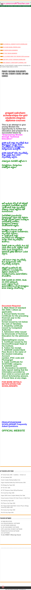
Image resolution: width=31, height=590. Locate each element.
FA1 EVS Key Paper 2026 (7, 512)
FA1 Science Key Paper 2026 (8, 510)
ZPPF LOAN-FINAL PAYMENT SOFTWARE (11, 529)
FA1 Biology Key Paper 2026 (8, 485)
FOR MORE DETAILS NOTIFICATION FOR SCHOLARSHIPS (11, 384)
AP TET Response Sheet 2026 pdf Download (12, 490)
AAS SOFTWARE (5, 533)
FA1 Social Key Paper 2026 (7, 493)
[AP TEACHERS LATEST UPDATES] (15, 4)
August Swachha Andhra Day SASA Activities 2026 (13, 482)
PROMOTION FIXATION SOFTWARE (10, 531)
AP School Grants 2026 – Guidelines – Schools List (13, 474)
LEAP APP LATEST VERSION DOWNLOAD (14, 59)
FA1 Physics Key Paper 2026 (8, 503)
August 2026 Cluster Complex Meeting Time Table (13, 495)
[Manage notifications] (3, 587)
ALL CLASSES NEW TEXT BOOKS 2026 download (16, 56)
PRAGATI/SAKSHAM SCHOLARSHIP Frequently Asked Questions (14, 424)
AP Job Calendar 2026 (6, 477)
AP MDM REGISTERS (6, 521)
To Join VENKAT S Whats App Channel (11, 535)
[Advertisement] (15, 25)
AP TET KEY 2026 (5, 487)
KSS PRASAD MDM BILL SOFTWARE (10, 523)
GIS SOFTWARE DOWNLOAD (8, 525)
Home (2, 65)
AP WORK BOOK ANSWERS (10, 50)
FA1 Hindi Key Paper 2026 (7, 500)
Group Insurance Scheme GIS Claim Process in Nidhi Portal (15, 498)
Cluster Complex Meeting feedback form (10, 480)
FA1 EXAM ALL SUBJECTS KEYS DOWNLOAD (15, 44)
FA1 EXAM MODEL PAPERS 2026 (12, 47)
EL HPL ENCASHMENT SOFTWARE (10, 527)
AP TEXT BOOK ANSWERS (10, 53)
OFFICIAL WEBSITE (13, 430)
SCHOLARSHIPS (9, 65)
